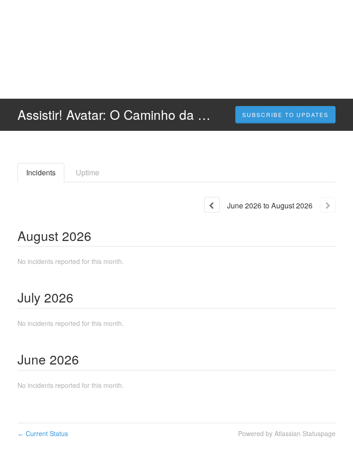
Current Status (42, 433)
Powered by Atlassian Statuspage (287, 433)
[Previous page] (212, 205)
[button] (285, 114)
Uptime (87, 172)
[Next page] (328, 205)
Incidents (41, 172)
